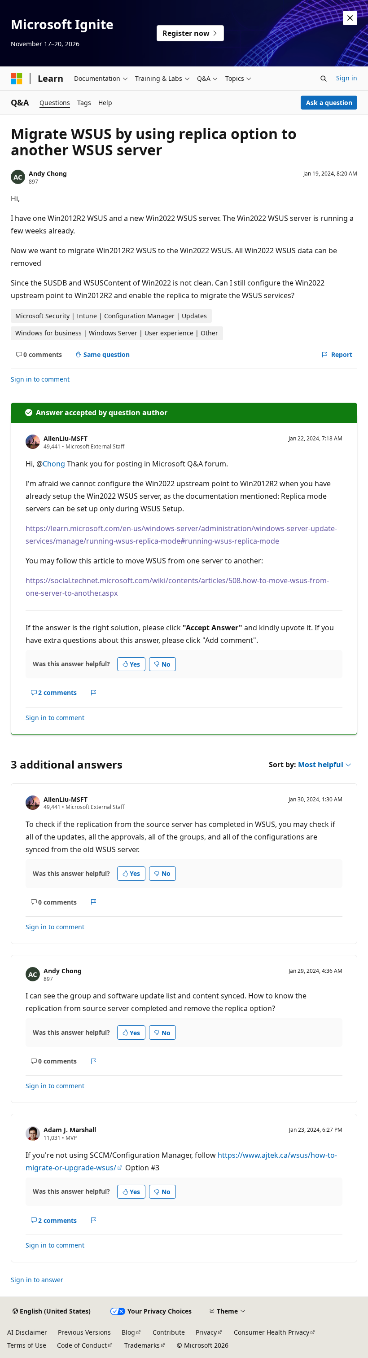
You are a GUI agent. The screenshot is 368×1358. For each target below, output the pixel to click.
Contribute (169, 1332)
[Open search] (324, 78)
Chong (54, 464)
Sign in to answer (37, 1279)
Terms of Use (26, 1345)
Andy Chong (48, 173)
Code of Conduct (82, 1345)
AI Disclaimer (27, 1332)
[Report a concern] (93, 693)
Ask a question (329, 102)
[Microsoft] (16, 78)
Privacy (206, 1332)
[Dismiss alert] (350, 18)
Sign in (346, 78)
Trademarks (142, 1345)
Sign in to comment (40, 379)
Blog (128, 1332)
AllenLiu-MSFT (66, 438)
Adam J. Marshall (70, 1129)
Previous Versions (84, 1332)
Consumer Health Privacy (271, 1332)
